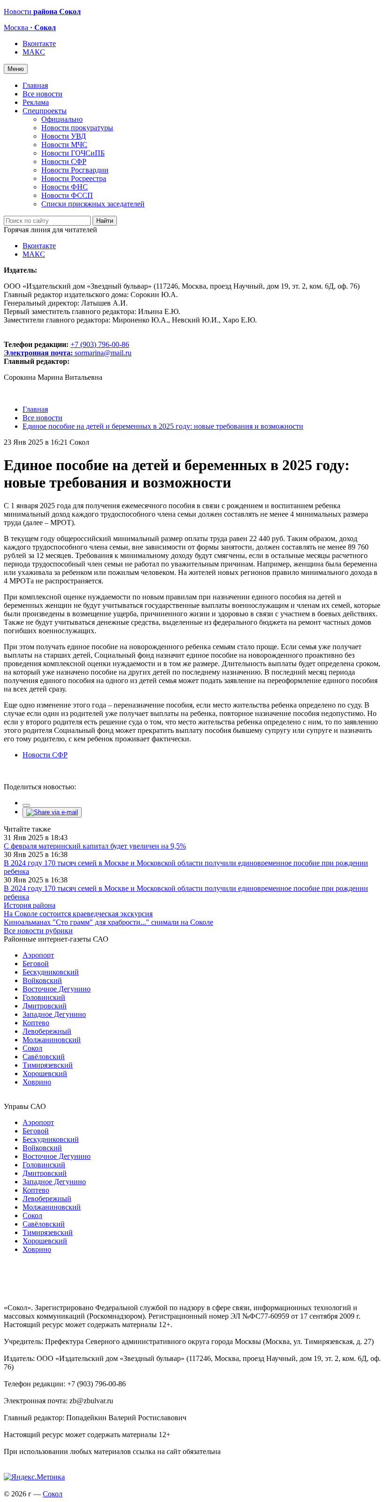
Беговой (36, 963)
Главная (35, 85)
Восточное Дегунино (57, 989)
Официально (62, 119)
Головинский (44, 997)
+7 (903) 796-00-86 (66, 348)
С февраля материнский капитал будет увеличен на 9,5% (95, 846)
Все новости (42, 94)
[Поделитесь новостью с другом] (52, 812)
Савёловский (44, 1057)
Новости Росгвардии (74, 170)
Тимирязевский (48, 1065)
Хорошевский (45, 1073)
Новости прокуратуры (77, 128)
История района (29, 905)
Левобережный (47, 1031)
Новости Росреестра (73, 178)
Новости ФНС (64, 187)
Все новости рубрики (38, 931)
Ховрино (37, 1082)
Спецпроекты (45, 111)
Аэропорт (38, 955)
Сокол (32, 1048)
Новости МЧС (64, 145)
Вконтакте (39, 43)
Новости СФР (63, 161)
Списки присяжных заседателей (93, 204)
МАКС (34, 52)
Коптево (36, 1023)
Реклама (36, 102)
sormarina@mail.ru (103, 353)
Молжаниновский (52, 1040)
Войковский (42, 980)
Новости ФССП (67, 195)
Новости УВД (63, 136)
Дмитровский (45, 1006)
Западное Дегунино (54, 1014)
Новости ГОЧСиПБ (73, 153)
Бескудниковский (51, 972)
